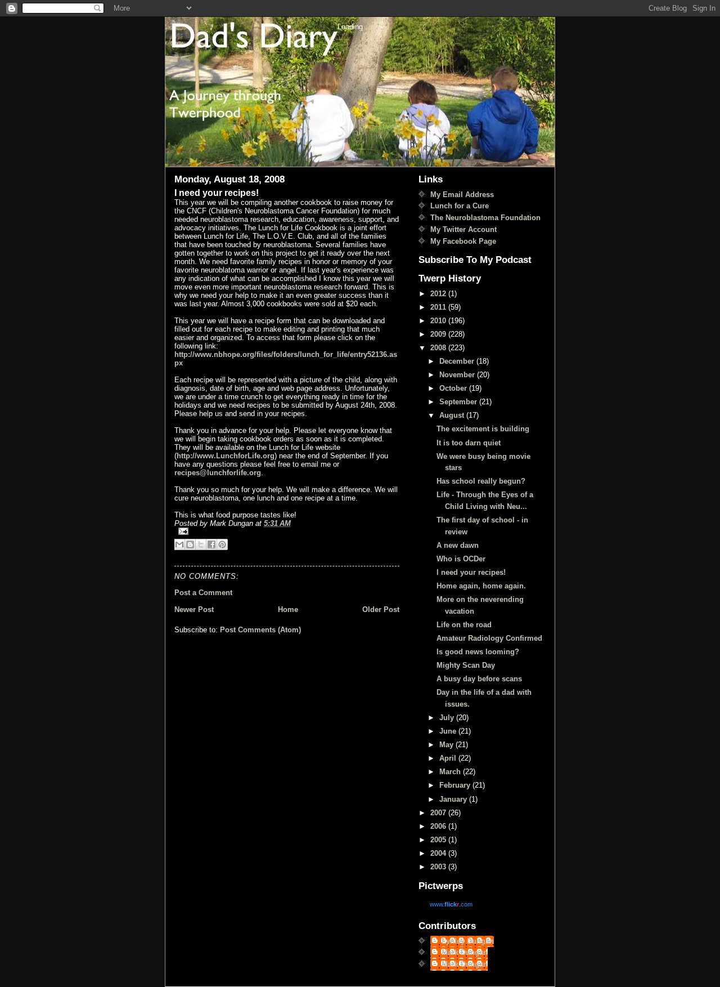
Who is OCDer (460, 559)
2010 (439, 320)
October (454, 388)
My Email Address (462, 194)
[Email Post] (286, 531)
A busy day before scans (479, 679)
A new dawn (457, 545)
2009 (439, 334)
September (459, 402)
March (451, 771)
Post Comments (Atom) (260, 630)
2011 (439, 307)
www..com (451, 904)
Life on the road (464, 624)
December (457, 361)
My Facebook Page (463, 241)
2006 (439, 826)
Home (288, 609)
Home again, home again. (481, 586)
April (448, 758)
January (454, 799)
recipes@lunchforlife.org (217, 472)
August (452, 415)
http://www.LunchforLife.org (225, 456)
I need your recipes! (471, 572)
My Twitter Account (463, 229)
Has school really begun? (480, 481)
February (455, 785)
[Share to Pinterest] (222, 544)
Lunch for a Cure (459, 206)
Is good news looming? (477, 651)
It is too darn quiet (468, 443)
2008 (439, 347)
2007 (439, 813)
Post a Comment (203, 592)
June (448, 731)
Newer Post (194, 609)
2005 (439, 840)
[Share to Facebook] (211, 544)
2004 (439, 853)
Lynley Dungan (468, 941)
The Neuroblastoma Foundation (485, 217)
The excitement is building (482, 429)
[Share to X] (200, 544)
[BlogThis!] (190, 544)
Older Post (380, 609)
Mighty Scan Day (465, 665)
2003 (439, 867)
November (458, 374)
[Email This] (179, 544)
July (447, 717)
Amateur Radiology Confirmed (489, 638)
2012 (439, 293)
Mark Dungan (465, 952)
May (447, 744)
